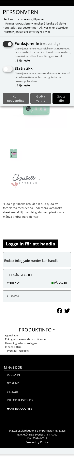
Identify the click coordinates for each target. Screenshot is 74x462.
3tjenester (23, 60)
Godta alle (61, 98)
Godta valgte (40, 98)
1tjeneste (22, 85)
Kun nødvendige (16, 98)
